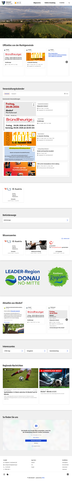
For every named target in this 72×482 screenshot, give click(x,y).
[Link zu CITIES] (68, 474)
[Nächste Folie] (67, 62)
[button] (58, 277)
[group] (36, 62)
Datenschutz (64, 467)
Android (33, 462)
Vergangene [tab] (13, 93)
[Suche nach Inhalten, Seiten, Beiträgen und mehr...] (69, 12)
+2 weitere (61, 3)
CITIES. (43, 477)
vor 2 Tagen (35, 389)
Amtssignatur (65, 462)
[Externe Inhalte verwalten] (7, 474)
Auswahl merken (37, 446)
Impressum (64, 469)
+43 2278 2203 (7, 467)
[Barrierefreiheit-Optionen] (4, 474)
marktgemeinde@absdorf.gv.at (11, 464)
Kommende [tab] (7, 93)
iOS (32, 464)
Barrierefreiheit (65, 464)
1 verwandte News (9, 369)
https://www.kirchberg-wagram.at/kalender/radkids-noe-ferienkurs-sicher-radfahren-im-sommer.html (57, 55)
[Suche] (69, 3)
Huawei (32, 467)
